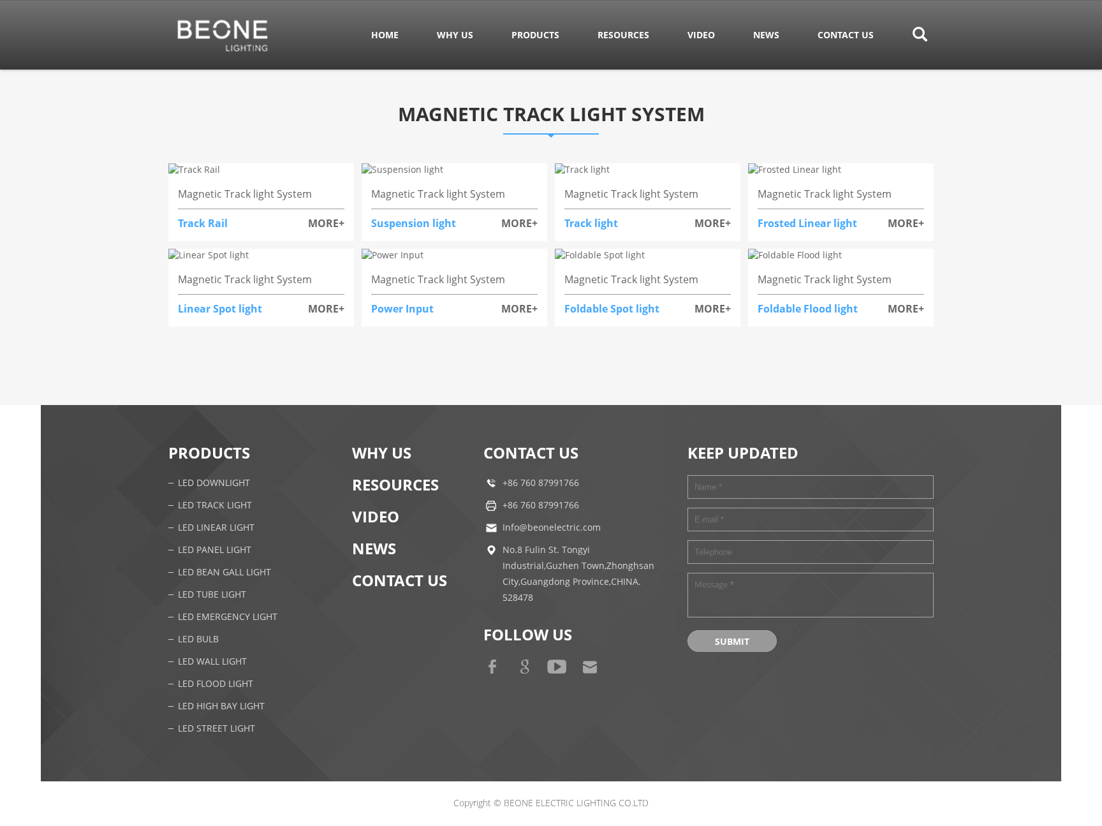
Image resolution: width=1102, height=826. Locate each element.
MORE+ (326, 223)
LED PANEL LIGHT (214, 550)
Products (535, 35)
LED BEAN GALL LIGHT (224, 572)
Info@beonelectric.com (552, 527)
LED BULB (198, 639)
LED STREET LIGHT (216, 728)
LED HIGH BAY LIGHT (221, 706)
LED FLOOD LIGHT (215, 684)
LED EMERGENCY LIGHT (227, 617)
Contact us (846, 35)
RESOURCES (623, 35)
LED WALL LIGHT (212, 661)
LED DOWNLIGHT (214, 483)
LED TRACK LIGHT (215, 505)
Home (385, 35)
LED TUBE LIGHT (212, 594)
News (766, 35)
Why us (455, 35)
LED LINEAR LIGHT (216, 527)
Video (701, 35)
